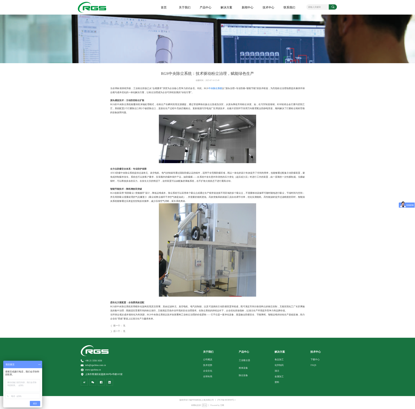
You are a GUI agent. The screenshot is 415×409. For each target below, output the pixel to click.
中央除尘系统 (215, 88)
